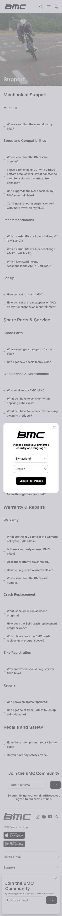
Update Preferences (31, 480)
